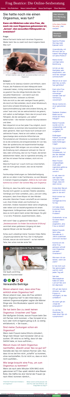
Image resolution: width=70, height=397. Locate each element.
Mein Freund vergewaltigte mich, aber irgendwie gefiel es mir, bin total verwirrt (59, 166)
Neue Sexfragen (45, 8)
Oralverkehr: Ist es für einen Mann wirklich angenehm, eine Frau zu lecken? (59, 222)
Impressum (50, 394)
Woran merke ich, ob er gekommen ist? (59, 106)
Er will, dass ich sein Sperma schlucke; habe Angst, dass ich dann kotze (58, 180)
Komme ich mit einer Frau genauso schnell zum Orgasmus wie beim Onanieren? (58, 248)
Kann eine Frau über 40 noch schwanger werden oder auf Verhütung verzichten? (58, 94)
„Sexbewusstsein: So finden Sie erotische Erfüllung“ (24, 224)
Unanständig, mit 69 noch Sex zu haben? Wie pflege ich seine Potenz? (59, 52)
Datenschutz (39, 394)
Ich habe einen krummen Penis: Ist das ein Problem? (58, 210)
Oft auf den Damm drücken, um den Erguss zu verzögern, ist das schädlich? (59, 293)
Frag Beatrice (11, 393)
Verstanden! (56, 395)
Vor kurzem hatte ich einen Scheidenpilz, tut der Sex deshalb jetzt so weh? (59, 152)
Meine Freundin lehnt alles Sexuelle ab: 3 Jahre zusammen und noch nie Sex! (59, 234)
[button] (5, 280)
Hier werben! (63, 394)
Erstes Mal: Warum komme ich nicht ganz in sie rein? (59, 190)
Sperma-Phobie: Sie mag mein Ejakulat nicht (58, 43)
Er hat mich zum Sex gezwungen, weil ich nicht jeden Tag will (58, 269)
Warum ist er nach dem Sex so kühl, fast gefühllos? (59, 83)
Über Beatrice (60, 8)
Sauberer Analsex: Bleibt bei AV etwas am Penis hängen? (59, 115)
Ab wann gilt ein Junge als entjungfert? (58, 304)
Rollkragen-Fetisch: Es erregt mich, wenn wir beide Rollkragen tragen (59, 140)
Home (3, 8)
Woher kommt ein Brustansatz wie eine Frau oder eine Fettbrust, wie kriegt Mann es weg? (37, 383)
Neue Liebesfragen (28, 8)
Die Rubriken (13, 8)
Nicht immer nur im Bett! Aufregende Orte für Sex (59, 200)
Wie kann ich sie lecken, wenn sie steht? (58, 260)
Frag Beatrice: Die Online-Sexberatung (35, 3)
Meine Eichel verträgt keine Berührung (58, 62)
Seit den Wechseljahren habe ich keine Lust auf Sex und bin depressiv (59, 280)
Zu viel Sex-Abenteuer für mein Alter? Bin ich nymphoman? (59, 313)
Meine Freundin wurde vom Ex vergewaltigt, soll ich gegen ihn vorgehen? (59, 127)
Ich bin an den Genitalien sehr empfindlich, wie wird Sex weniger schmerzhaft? (59, 72)
